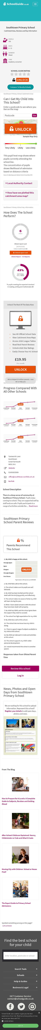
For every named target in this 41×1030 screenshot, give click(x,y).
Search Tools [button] (20, 969)
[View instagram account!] (31, 1006)
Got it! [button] (20, 1026)
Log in (20, 675)
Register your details (13, 711)
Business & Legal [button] (20, 987)
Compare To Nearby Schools (20, 87)
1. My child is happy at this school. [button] (16, 559)
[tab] (20, 184)
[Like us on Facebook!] (9, 1006)
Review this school (20, 668)
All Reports (26, 257)
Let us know (7, 926)
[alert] (20, 1020)
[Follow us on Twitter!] (20, 1006)
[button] (20, 183)
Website (12, 468)
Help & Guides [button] (20, 981)
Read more (33, 506)
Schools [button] (20, 975)
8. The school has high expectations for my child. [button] (20, 616)
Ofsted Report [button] (16, 257)
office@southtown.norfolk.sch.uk (21, 477)
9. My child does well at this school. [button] (16, 620)
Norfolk (11, 481)
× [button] (39, 1013)
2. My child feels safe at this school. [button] (16, 584)
